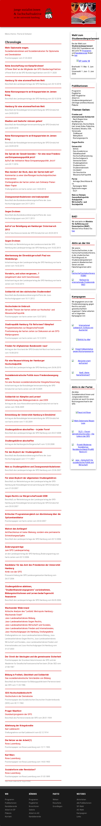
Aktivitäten (81, 799)
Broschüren (34, 806)
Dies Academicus (80, 151)
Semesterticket (80, 161)
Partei (74, 179)
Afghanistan (77, 124)
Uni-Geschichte (79, 172)
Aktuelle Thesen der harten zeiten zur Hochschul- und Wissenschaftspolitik (30, 309)
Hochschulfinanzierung (82, 156)
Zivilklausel (77, 133)
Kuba (83, 126)
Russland (76, 129)
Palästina (90, 126)
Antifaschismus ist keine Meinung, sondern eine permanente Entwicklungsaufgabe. (32, 532)
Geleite (32, 810)
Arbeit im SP (10, 810)
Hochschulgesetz (80, 158)
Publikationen (10, 803)
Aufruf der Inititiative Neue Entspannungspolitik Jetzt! (33, 157)
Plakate (75, 105)
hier (75, 55)
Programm (86, 51)
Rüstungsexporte (80, 138)
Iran (73, 126)
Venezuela (76, 131)
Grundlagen (57, 806)
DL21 (75, 191)
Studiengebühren (80, 163)
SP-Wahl (80, 806)
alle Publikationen (84, 803)
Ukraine (83, 129)
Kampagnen (82, 813)
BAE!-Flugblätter (78, 96)
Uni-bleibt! (77, 170)
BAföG (75, 149)
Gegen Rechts (78, 142)
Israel (78, 126)
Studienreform (79, 165)
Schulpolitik (77, 200)
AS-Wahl (80, 810)
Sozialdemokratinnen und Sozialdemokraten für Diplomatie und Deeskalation (32, 51)
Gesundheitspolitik (80, 197)
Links (79, 817)
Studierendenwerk (81, 168)
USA (89, 129)
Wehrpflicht (78, 136)
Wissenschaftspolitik (82, 175)
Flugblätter (76, 93)
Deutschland (88, 124)
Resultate (57, 803)
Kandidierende (81, 53)
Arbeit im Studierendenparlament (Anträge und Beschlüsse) (83, 100)
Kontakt (8, 817)
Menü (7, 34)
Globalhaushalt (79, 153)
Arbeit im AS (34, 813)
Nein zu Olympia (79, 195)
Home (13, 34)
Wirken (55, 799)
